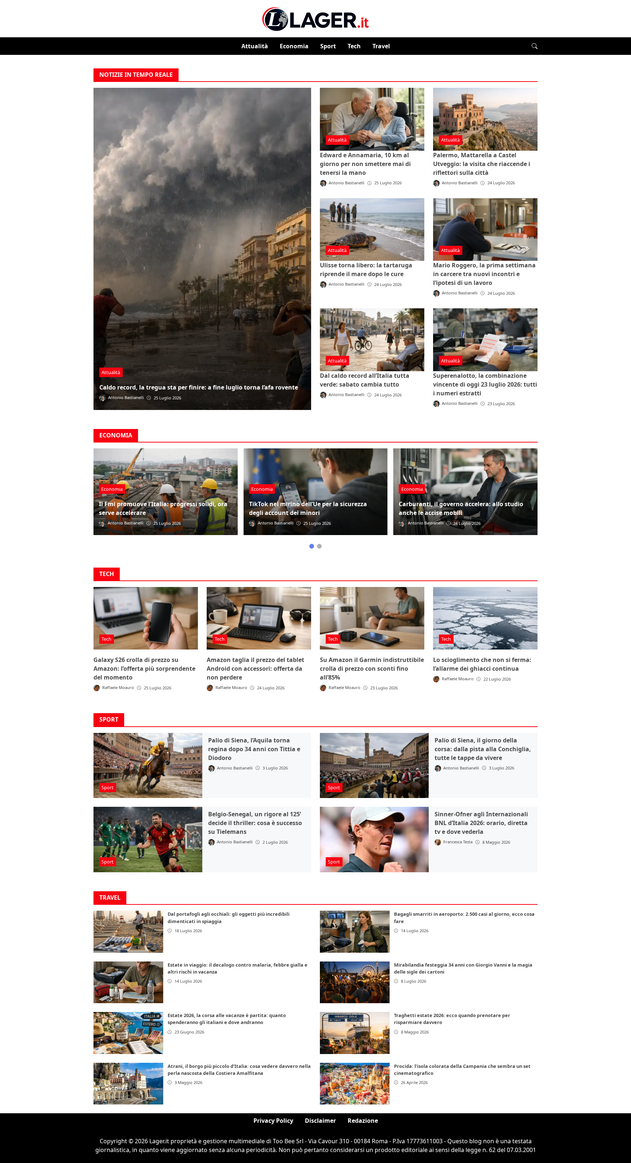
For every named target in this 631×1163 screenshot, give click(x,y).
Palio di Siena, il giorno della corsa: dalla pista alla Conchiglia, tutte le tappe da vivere (483, 749)
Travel (381, 46)
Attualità (254, 46)
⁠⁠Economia (294, 46)
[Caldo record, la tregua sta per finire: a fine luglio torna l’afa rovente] (202, 249)
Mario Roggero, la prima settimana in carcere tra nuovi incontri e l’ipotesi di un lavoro (484, 274)
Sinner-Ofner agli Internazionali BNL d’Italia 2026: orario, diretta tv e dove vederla (481, 823)
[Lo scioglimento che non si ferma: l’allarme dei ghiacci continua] (485, 618)
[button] (535, 46)
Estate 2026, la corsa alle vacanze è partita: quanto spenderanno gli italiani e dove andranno (227, 1018)
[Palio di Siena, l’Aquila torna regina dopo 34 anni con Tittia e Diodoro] (147, 765)
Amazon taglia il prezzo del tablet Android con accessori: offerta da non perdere (255, 668)
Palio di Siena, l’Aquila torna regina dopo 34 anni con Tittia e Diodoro (254, 749)
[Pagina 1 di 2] (311, 546)
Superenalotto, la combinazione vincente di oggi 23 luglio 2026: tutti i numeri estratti (485, 384)
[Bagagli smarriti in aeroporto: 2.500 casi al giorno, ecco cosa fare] (355, 931)
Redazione (363, 1121)
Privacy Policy (273, 1121)
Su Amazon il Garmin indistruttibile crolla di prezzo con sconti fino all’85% (372, 668)
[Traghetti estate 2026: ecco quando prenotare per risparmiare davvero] (355, 1033)
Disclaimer (320, 1121)
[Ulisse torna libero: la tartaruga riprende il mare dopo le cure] (372, 229)
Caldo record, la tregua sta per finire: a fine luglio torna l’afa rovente (198, 387)
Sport (328, 46)
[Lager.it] (315, 18)
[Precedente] (99, 498)
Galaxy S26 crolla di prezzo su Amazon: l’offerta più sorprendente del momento (144, 668)
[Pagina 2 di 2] (319, 546)
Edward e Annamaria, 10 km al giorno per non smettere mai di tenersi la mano (365, 164)
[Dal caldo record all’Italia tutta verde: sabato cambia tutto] (372, 339)
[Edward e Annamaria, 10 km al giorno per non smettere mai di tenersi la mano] (372, 119)
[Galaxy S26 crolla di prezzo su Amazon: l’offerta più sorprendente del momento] (145, 618)
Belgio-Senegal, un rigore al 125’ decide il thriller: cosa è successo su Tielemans (255, 823)
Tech (354, 46)
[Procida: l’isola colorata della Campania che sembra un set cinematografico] (355, 1083)
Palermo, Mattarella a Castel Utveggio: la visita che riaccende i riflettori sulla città (481, 164)
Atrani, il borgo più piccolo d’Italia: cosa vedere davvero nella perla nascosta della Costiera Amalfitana (239, 1069)
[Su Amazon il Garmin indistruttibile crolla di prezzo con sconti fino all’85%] (372, 618)
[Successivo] (532, 498)
